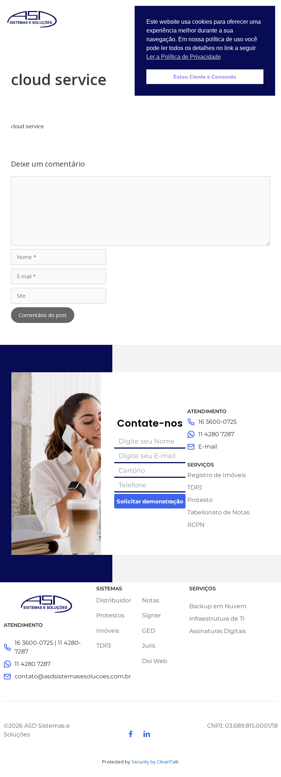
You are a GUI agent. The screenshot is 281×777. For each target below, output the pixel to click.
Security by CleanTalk (155, 761)
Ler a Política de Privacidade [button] (183, 57)
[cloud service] (21, 118)
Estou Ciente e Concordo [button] (204, 77)
